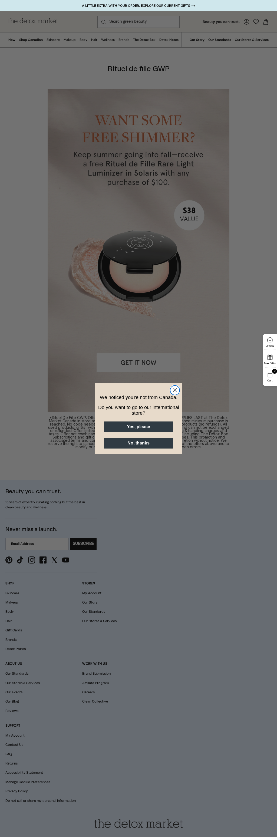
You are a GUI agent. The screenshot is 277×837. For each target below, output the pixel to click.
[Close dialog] (175, 390)
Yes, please (138, 426)
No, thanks (138, 443)
